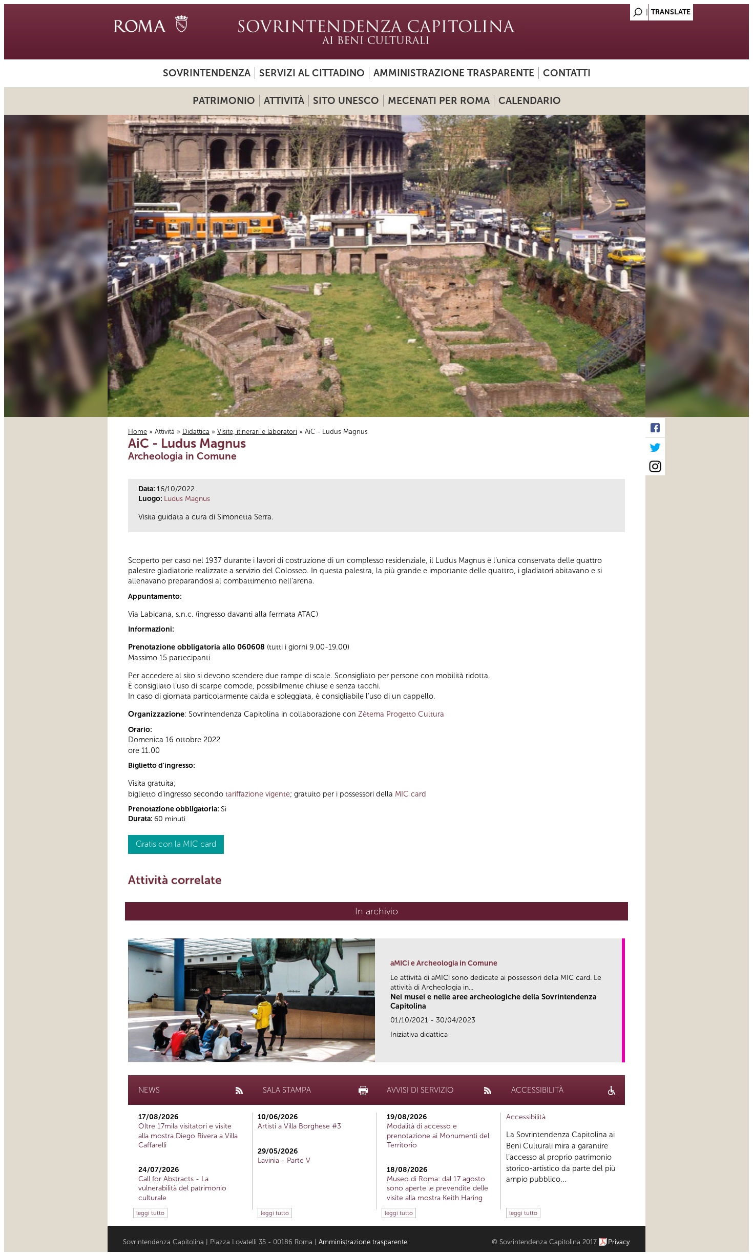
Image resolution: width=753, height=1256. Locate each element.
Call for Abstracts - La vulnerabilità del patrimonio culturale (182, 1188)
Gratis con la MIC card (176, 844)
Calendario (529, 101)
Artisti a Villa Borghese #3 (299, 1126)
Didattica (196, 431)
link (617, 1051)
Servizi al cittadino (312, 73)
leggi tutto (150, 1213)
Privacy (619, 1242)
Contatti (567, 73)
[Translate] (612, 9)
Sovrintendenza (206, 73)
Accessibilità (526, 1117)
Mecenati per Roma (439, 101)
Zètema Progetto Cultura (401, 714)
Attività (284, 101)
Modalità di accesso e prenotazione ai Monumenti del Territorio (438, 1135)
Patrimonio (224, 101)
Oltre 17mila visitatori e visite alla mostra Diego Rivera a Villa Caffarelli (188, 1135)
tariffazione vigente (257, 794)
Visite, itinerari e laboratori (257, 431)
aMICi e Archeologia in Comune (443, 963)
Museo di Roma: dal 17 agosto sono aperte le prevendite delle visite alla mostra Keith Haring (437, 1188)
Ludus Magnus (187, 498)
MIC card (410, 794)
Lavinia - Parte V (284, 1160)
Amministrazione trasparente (453, 73)
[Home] (376, 31)
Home (137, 431)
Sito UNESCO (346, 101)
